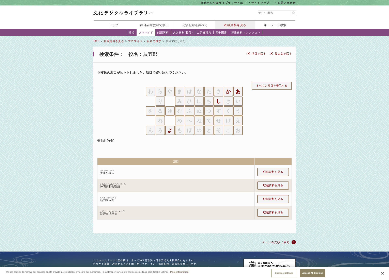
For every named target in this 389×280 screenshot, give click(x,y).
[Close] (382, 273)
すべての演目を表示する (271, 85)
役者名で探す (283, 53)
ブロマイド (146, 32)
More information (179, 272)
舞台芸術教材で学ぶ (154, 25)
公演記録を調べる (195, 25)
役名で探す (154, 41)
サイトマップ (260, 2)
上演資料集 (204, 32)
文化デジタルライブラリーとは (222, 2)
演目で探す (259, 53)
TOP (96, 41)
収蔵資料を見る (235, 25)
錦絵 (132, 32)
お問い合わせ (287, 2)
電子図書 (221, 32)
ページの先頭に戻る (276, 242)
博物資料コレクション (245, 32)
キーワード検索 (275, 25)
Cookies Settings (284, 273)
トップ (114, 25)
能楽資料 (163, 32)
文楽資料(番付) (183, 32)
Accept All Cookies (312, 273)
